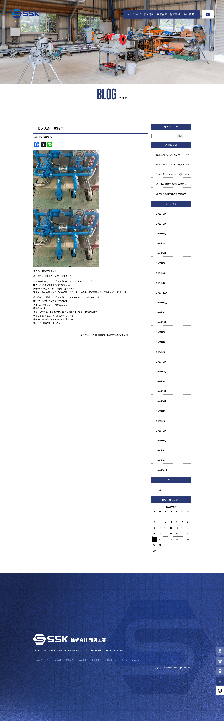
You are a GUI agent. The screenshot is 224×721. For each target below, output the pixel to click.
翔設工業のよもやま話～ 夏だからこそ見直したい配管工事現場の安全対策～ (173, 164)
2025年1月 (161, 401)
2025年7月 (161, 341)
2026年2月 (161, 272)
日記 (158, 489)
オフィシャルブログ (130, 660)
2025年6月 (161, 351)
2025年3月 (161, 381)
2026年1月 (161, 282)
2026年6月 (161, 233)
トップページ (132, 14)
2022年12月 (161, 450)
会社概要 (191, 14)
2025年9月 (161, 322)
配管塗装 (83, 334)
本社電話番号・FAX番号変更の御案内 (111, 334)
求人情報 (148, 14)
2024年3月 (161, 420)
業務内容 (162, 14)
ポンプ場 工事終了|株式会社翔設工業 (28, 21)
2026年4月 (161, 253)
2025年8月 (161, 332)
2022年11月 (161, 460)
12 (171, 527)
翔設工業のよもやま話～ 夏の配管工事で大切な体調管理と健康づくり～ (173, 174)
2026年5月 (161, 243)
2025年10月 (161, 312)
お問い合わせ (207, 14)
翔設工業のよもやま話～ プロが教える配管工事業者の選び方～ (173, 154)
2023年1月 (161, 440)
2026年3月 (161, 263)
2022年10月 (161, 470)
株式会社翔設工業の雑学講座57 (171, 194)
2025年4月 (161, 371)
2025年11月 (161, 302)
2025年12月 (161, 292)
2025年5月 (161, 361)
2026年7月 (161, 223)
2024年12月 (161, 411)
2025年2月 (161, 391)
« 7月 (154, 550)
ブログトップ (171, 127)
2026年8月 (161, 213)
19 (171, 533)
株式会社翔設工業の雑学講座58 (171, 184)
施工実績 (175, 14)
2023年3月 (161, 430)
